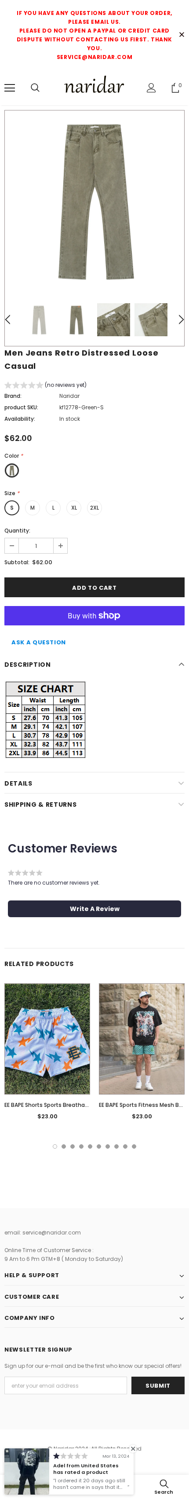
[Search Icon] (35, 88)
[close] (181, 35)
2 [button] (64, 1146)
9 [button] (125, 1146)
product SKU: (21, 407)
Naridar (69, 396)
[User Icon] (151, 87)
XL (74, 507)
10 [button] (134, 1146)
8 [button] (116, 1146)
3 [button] (72, 1146)
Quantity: (17, 530)
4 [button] (81, 1146)
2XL (94, 507)
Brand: (13, 396)
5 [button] (90, 1146)
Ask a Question (38, 642)
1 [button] (55, 1146)
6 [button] (99, 1146)
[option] (94, 200)
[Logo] (94, 87)
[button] (45, 386)
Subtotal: (16, 562)
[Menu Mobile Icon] (9, 88)
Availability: (19, 419)
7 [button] (107, 1146)
